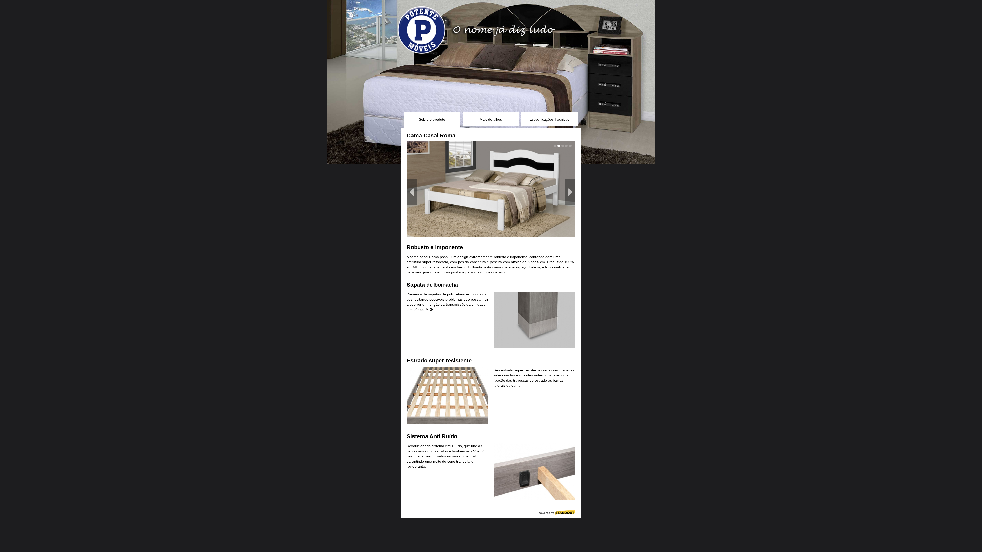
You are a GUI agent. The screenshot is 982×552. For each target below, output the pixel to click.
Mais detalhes (490, 119)
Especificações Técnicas (549, 119)
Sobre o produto (432, 119)
